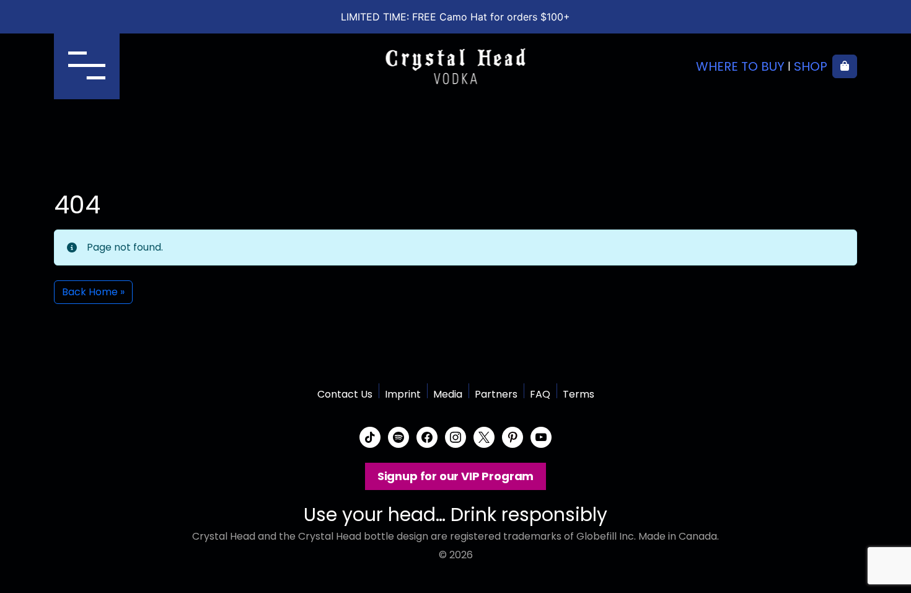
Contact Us (344, 394)
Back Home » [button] (93, 292)
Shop (810, 66)
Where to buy (740, 66)
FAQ (540, 394)
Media (447, 394)
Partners (496, 394)
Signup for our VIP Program (455, 476)
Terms (578, 394)
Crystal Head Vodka (456, 66)
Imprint (403, 394)
